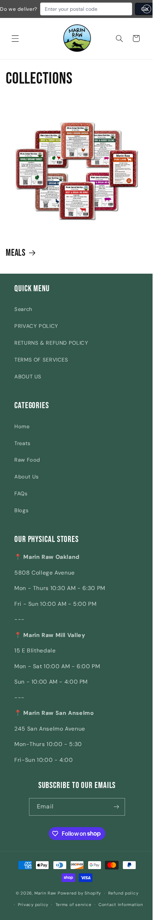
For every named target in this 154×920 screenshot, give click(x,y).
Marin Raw (43, 893)
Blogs (21, 510)
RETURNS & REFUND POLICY (51, 342)
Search (23, 309)
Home (22, 426)
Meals (16, 253)
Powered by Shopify (76, 893)
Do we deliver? (18, 8)
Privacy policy (30, 904)
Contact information (118, 904)
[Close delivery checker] (147, 9)
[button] (15, 38)
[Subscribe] (113, 807)
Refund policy (120, 893)
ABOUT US (28, 376)
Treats (22, 443)
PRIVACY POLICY (36, 326)
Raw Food (27, 459)
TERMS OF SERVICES (41, 359)
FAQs (21, 493)
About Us (26, 476)
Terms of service (71, 904)
